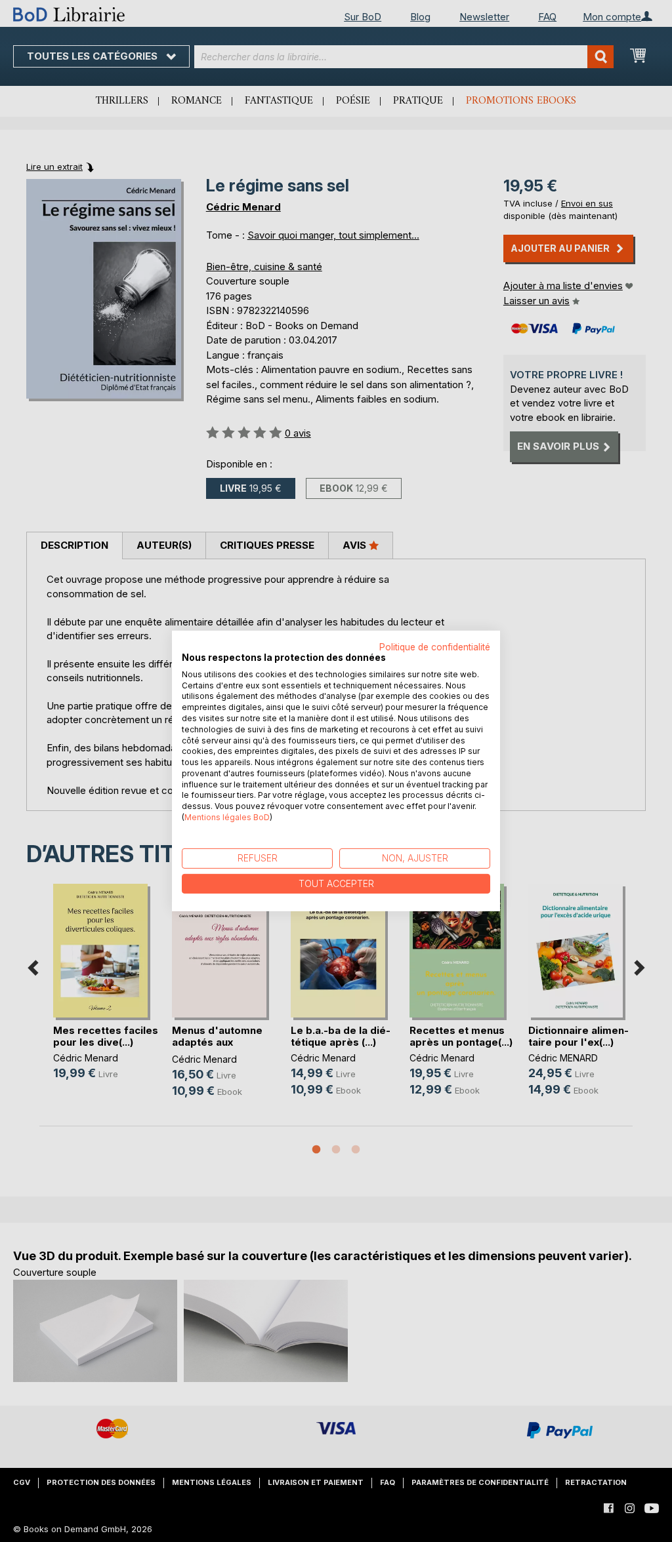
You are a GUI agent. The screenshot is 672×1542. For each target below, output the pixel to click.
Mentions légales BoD (227, 817)
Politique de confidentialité (434, 647)
